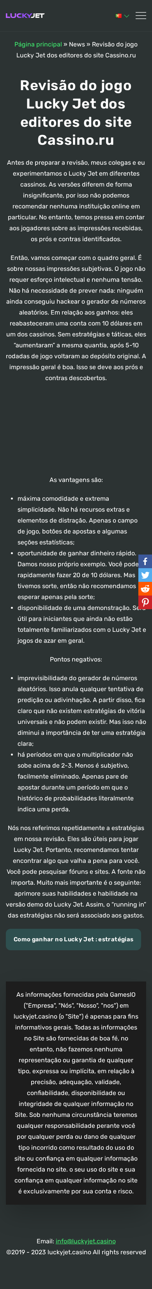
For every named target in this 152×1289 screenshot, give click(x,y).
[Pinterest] (145, 602)
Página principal (38, 44)
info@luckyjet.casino (86, 1241)
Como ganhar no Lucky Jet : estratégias (73, 939)
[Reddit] (145, 589)
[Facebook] (145, 561)
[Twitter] (145, 575)
